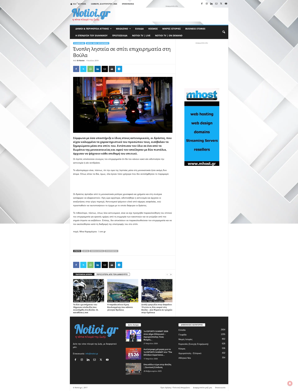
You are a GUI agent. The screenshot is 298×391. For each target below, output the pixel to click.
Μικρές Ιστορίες (171, 28)
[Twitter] (83, 69)
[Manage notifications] (289, 383)
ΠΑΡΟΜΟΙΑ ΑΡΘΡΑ (84, 274)
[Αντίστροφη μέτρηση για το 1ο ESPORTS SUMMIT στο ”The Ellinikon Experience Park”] (133, 353)
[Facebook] (202, 4)
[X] (221, 4)
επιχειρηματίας (111, 251)
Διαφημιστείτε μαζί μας (202, 387)
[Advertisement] (171, 15)
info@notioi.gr (92, 353)
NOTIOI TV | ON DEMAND (168, 35)
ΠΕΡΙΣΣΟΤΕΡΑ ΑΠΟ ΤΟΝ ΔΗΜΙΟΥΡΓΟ (112, 274)
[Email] (105, 69)
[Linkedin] (211, 4)
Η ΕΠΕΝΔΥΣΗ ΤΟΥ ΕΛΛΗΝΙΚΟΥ (91, 35)
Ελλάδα (139, 28)
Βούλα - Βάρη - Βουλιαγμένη (97, 43)
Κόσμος (153, 28)
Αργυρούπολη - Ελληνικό (189, 353)
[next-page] (170, 274)
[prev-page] (167, 274)
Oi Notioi (80, 60)
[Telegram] (119, 69)
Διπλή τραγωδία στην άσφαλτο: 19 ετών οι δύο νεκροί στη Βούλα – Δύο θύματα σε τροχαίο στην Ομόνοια (156, 308)
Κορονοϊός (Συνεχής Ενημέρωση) (193, 344)
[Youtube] (226, 4)
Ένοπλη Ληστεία (97, 251)
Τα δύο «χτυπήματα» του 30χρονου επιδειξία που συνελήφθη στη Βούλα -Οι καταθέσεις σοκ (85, 308)
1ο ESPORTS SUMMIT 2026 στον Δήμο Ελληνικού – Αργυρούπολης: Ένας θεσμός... (156, 335)
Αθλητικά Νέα (184, 358)
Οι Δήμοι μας (79, 43)
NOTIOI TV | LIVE (141, 35)
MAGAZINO (122, 28)
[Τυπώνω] (112, 69)
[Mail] (216, 4)
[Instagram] (207, 4)
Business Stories (195, 28)
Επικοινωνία (128, 4)
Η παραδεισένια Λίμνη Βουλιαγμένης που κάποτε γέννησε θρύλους (120, 307)
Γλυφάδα (182, 335)
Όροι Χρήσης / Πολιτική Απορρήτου (175, 387)
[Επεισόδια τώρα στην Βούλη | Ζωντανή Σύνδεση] (133, 369)
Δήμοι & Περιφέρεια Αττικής (92, 28)
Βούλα (85, 251)
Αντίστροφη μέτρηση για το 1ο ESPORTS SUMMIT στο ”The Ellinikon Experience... (158, 352)
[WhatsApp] (90, 69)
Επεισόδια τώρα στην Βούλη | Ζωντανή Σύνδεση (157, 366)
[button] (223, 32)
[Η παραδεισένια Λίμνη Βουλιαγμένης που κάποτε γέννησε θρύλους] (122, 290)
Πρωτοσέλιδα (119, 35)
